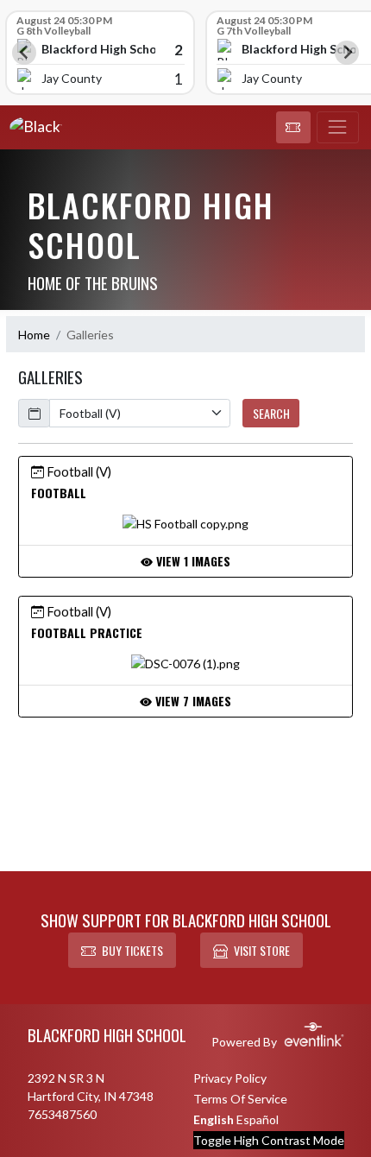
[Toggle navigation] (338, 127)
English (213, 1119)
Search (271, 413)
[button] (293, 127)
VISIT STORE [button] (262, 950)
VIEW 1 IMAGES (191, 561)
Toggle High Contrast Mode (268, 1140)
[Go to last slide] (24, 53)
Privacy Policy (230, 1078)
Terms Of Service (240, 1098)
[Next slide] (347, 53)
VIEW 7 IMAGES (191, 701)
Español (257, 1119)
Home (34, 334)
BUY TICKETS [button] (132, 950)
